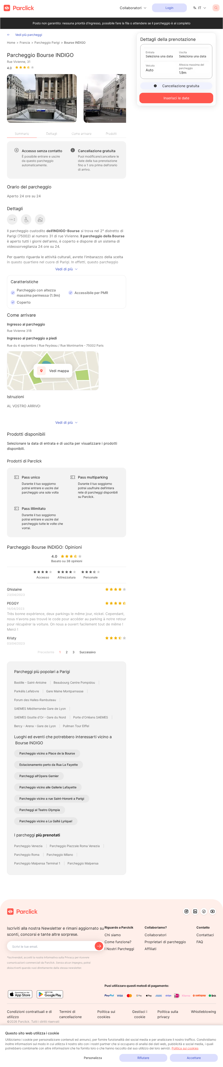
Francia (25, 42)
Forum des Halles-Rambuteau (35, 700)
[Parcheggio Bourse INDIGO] (42, 98)
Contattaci (205, 935)
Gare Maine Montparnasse (65, 691)
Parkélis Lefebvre (27, 691)
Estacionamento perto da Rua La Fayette (48, 764)
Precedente (46, 652)
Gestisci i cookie (139, 1014)
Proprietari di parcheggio (165, 942)
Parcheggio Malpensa (83, 863)
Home (11, 42)
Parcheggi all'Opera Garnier (39, 776)
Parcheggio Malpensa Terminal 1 (37, 863)
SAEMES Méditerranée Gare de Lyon (40, 708)
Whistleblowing (203, 1011)
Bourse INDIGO (75, 42)
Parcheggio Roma (27, 854)
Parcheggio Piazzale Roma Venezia (75, 846)
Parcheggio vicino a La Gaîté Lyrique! (45, 821)
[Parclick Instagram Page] (186, 911)
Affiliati (150, 949)
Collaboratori (155, 935)
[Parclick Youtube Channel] (212, 911)
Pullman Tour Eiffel (76, 726)
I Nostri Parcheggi (119, 949)
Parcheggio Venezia (28, 846)
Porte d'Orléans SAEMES (91, 717)
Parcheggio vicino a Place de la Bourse (47, 753)
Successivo (87, 652)
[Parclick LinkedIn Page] (195, 911)
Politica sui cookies (185, 1048)
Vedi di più (64, 269)
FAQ (199, 942)
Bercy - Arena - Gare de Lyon (35, 726)
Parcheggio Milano (60, 854)
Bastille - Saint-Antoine (30, 682)
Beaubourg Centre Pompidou (75, 682)
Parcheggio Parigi (47, 42)
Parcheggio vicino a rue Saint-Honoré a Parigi (51, 798)
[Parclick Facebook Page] (203, 911)
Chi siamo (113, 935)
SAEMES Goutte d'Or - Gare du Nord (40, 717)
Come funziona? (118, 942)
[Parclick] (18, 8)
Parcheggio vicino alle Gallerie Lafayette (47, 787)
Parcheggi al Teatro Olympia (39, 810)
